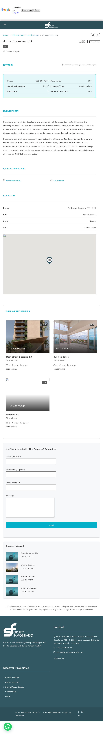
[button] (49, 260)
